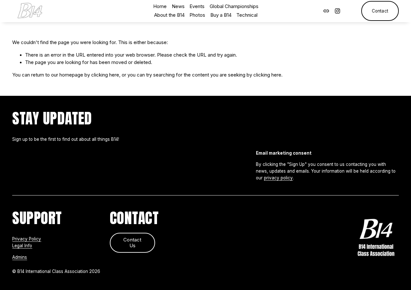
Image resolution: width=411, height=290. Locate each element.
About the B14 (169, 15)
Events (197, 6)
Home (160, 6)
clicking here (105, 75)
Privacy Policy (26, 238)
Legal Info (22, 245)
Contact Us (132, 243)
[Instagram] (337, 11)
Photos (197, 15)
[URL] (326, 11)
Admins (19, 257)
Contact (380, 11)
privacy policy (278, 177)
